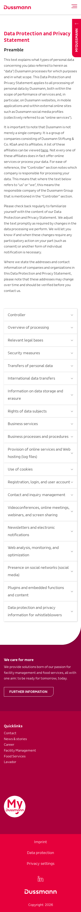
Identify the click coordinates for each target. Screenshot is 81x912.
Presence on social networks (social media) (38, 571)
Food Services (14, 756)
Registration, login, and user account (39, 482)
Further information (28, 692)
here (44, 150)
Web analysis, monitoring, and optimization (33, 551)
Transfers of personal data (30, 365)
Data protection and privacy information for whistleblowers (35, 611)
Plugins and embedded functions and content (36, 591)
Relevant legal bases (25, 340)
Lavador (10, 762)
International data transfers (31, 378)
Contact (10, 733)
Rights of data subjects (27, 411)
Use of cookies (20, 469)
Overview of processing (28, 327)
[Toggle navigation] (73, 6)
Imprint (40, 841)
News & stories (15, 739)
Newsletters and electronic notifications (31, 531)
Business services (23, 423)
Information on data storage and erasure (35, 395)
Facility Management (20, 750)
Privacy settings (40, 863)
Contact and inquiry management (36, 494)
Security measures (24, 353)
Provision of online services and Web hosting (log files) (39, 453)
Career (9, 744)
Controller (16, 314)
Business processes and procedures (38, 436)
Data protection (40, 852)
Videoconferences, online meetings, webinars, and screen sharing (38, 511)
